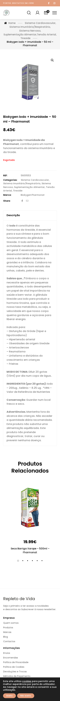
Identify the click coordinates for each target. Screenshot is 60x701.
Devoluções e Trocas (15, 671)
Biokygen (26, 195)
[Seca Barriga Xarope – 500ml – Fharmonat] (30, 508)
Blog (5, 636)
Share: (7, 200)
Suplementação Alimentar (29, 187)
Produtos (8, 627)
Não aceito (25, 695)
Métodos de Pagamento (16, 676)
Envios (6, 653)
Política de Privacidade (15, 662)
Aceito (9, 695)
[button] (52, 60)
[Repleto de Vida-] (6, 13)
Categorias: (10, 180)
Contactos (9, 641)
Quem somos (11, 623)
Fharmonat (38, 195)
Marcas (7, 632)
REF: (5, 175)
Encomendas (10, 657)
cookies (26, 681)
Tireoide (17, 190)
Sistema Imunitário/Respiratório (21, 183)
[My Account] (37, 13)
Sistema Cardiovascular (35, 180)
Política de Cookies (13, 667)
